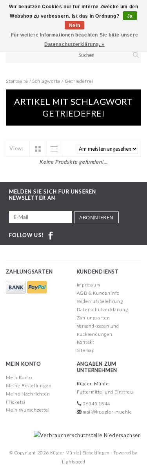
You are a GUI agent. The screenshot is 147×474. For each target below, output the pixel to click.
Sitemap (86, 350)
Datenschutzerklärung (102, 309)
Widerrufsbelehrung (100, 301)
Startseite (17, 81)
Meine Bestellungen (28, 385)
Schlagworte (46, 81)
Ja (130, 16)
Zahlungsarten (93, 317)
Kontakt (86, 342)
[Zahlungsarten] (16, 287)
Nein (74, 25)
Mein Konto (19, 377)
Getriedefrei (79, 81)
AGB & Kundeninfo (98, 292)
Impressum (88, 284)
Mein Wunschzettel (28, 409)
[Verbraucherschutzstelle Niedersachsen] (85, 435)
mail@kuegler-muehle (107, 411)
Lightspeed (73, 461)
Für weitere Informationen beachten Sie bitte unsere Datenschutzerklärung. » (74, 39)
